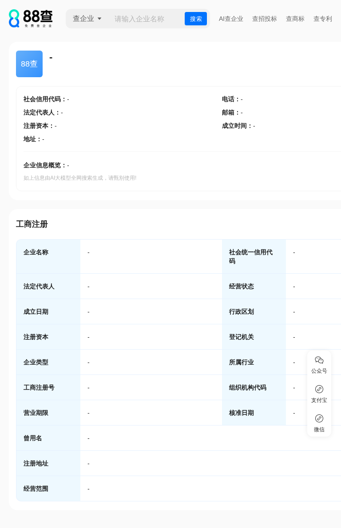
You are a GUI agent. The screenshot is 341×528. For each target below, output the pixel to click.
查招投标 (264, 18)
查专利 (322, 18)
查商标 (295, 18)
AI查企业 (231, 18)
